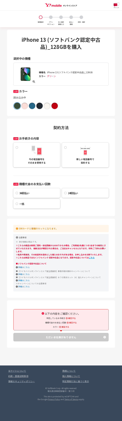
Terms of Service (71, 388)
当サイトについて (17, 360)
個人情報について (71, 365)
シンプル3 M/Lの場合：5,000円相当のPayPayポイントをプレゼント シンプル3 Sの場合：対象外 (60, 273)
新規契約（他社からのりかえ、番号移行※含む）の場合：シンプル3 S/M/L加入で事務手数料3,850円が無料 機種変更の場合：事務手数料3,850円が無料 (61, 267)
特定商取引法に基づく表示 (75, 370)
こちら (92, 250)
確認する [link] (72, 311)
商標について (69, 360)
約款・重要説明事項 (18, 365)
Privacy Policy (54, 388)
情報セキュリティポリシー (21, 370)
